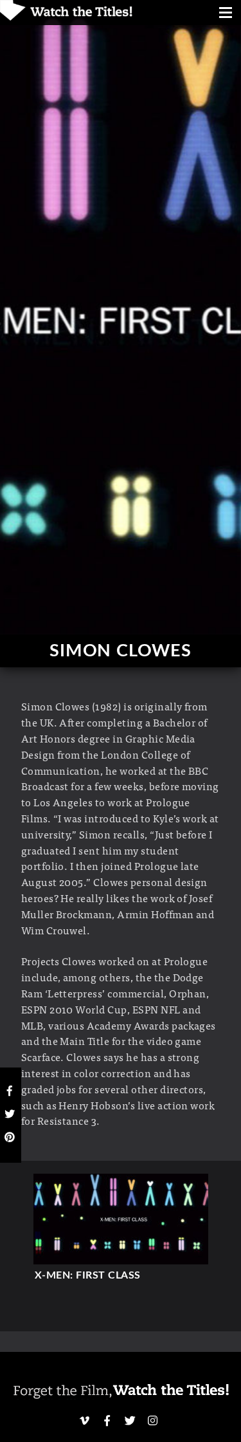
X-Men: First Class (88, 1275)
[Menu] (225, 14)
